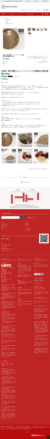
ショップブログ (19, 14)
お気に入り (6, 63)
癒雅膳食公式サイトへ (37, 435)
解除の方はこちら (31, 217)
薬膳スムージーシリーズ (10, 18)
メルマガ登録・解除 (29, 14)
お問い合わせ (12, 14)
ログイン (38, 1)
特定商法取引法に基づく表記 (7, 248)
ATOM (5, 246)
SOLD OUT (38, 57)
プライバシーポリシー (5, 250)
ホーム (2, 18)
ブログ (2, 243)
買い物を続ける (44, 168)
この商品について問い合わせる (33, 168)
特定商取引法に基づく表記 (42, 62)
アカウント (30, 1)
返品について (45, 60)
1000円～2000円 (9, 23)
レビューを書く (25, 182)
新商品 (7, 21)
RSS (2, 246)
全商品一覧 (8, 20)
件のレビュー (17, 76)
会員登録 (46, 1)
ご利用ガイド (4, 14)
